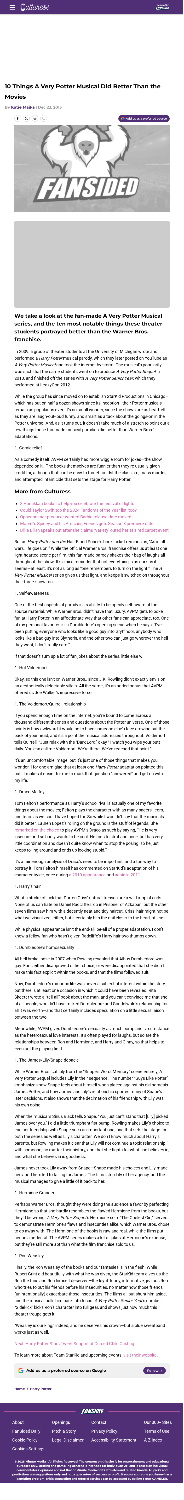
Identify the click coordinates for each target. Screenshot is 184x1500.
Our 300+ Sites (158, 1422)
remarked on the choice (36, 829)
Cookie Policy (25, 1439)
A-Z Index (153, 1439)
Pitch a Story (64, 1431)
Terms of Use (156, 1431)
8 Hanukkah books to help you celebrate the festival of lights (77, 503)
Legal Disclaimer (68, 1439)
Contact (98, 1422)
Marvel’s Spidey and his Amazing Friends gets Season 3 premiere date (87, 523)
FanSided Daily (26, 1431)
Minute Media (35, 1461)
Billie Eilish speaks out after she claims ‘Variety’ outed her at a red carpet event (94, 530)
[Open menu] (12, 7)
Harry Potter (41, 1389)
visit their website (140, 1355)
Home (19, 1389)
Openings (61, 1422)
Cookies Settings (28, 1448)
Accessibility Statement (113, 1439)
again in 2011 (127, 874)
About (18, 1422)
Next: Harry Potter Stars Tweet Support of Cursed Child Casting (74, 1343)
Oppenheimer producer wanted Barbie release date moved (75, 516)
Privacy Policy (104, 1431)
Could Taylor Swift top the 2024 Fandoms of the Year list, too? (78, 510)
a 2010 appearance (87, 874)
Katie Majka (23, 107)
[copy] (43, 118)
